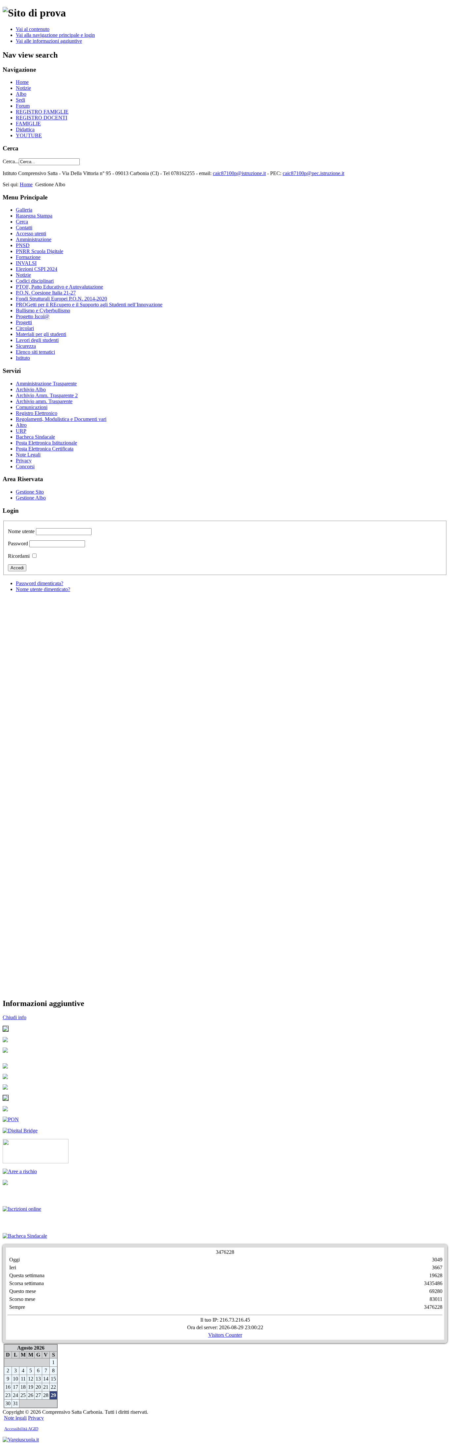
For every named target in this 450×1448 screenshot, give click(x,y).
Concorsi (25, 466)
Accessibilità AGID (21, 1428)
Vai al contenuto (32, 29)
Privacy (24, 460)
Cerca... (11, 161)
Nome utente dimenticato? (43, 589)
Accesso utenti (31, 233)
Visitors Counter (225, 1335)
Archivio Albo (31, 389)
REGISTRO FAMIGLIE (42, 112)
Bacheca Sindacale (35, 437)
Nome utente (21, 531)
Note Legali (28, 454)
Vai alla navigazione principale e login (55, 35)
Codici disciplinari (35, 281)
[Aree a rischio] (20, 1171)
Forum (23, 106)
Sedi (20, 100)
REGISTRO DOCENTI (41, 117)
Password (18, 543)
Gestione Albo (31, 498)
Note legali (15, 1418)
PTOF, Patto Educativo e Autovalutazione (59, 287)
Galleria (24, 210)
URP (21, 431)
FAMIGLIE (28, 123)
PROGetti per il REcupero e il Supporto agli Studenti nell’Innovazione (89, 304)
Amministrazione (33, 239)
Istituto (23, 358)
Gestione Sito (30, 492)
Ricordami (19, 556)
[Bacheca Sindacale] (25, 1236)
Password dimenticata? (39, 583)
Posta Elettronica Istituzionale (46, 443)
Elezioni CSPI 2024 (36, 269)
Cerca (22, 221)
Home (22, 82)
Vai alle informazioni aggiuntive (49, 41)
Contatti (24, 227)
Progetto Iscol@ (32, 316)
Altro (21, 425)
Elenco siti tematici (35, 352)
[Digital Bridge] (11, 1119)
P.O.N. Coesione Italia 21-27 (46, 293)
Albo (21, 94)
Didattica (25, 129)
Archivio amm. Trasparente (44, 401)
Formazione (28, 257)
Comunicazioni (31, 407)
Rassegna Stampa (34, 216)
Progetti (24, 322)
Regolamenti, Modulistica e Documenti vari (61, 419)
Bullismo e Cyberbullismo (43, 310)
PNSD (23, 245)
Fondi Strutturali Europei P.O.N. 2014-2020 (61, 298)
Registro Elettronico (36, 413)
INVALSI (26, 263)
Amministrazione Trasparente (46, 383)
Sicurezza (26, 346)
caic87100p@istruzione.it (239, 173)
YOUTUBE (29, 135)
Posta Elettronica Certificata (44, 449)
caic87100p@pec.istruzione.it (313, 173)
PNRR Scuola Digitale (39, 251)
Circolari (25, 328)
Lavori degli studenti (37, 340)
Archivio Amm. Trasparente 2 (47, 395)
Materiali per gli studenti (41, 334)
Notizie (23, 88)
